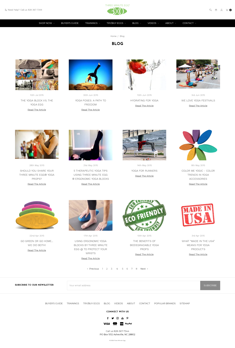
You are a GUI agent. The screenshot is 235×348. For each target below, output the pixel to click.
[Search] (210, 10)
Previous (94, 268)
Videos (152, 23)
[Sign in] (221, 10)
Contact (188, 23)
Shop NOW (46, 23)
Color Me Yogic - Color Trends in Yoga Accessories (198, 174)
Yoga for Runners (144, 170)
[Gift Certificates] (215, 10)
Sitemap (185, 303)
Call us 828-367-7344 (117, 331)
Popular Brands (165, 303)
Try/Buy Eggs (115, 23)
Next (143, 268)
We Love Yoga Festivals (198, 100)
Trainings (91, 23)
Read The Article (37, 109)
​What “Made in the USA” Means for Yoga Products (198, 245)
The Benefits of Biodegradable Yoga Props (144, 245)
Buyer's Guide (70, 23)
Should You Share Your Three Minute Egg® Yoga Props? (36, 174)
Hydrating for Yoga (144, 100)
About (169, 23)
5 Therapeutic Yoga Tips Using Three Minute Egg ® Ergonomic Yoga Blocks (90, 174)
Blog (135, 23)
